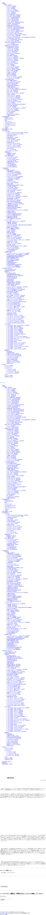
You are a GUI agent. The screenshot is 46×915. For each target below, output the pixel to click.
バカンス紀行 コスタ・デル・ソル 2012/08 (16, 348)
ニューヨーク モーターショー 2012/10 (15, 320)
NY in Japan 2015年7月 (12, 292)
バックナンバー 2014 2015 (13, 371)
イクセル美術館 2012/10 (12, 249)
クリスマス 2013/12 (11, 312)
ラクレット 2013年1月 (12, 71)
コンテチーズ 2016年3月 (12, 63)
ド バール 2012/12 (11, 149)
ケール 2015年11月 (11, 13)
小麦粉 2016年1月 (11, 86)
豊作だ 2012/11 (10, 363)
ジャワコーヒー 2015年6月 (13, 294)
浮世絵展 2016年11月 (12, 222)
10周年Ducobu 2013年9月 (12, 206)
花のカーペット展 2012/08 (12, 360)
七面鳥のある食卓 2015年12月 (14, 283)
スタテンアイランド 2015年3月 (14, 297)
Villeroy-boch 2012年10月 (12, 216)
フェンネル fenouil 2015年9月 (13, 15)
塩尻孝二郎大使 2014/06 (12, 161)
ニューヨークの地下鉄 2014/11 (14, 304)
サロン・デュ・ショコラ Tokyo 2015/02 (15, 299)
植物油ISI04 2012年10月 (12, 217)
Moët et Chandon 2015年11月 (13, 284)
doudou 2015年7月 (11, 231)
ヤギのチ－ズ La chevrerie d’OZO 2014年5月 (16, 104)
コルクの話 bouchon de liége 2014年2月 (15, 27)
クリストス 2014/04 (11, 158)
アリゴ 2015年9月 (11, 229)
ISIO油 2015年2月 (11, 94)
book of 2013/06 (10, 261)
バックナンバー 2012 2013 (13, 372)
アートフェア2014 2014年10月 (14, 238)
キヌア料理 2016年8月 (12, 55)
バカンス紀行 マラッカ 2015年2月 (15, 331)
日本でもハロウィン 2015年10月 (14, 287)
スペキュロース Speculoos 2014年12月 (15, 22)
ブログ (6, 374)
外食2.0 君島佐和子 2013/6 (12, 257)
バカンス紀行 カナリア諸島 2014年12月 (16, 333)
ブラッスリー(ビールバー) (10, 125)
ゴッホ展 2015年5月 (11, 233)
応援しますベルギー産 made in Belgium (13, 42)
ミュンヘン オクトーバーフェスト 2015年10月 (17, 286)
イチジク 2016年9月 (11, 6)
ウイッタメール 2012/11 (12, 150)
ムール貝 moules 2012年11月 (13, 38)
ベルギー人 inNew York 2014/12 (13, 302)
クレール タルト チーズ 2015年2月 (15, 92)
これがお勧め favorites (9, 79)
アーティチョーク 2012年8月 (13, 78)
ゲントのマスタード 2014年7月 (14, 101)
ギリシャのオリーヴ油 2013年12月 (14, 202)
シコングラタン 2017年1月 (13, 49)
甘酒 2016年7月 (10, 279)
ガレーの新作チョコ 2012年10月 (14, 218)
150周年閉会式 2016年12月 (13, 171)
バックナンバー (8, 367)
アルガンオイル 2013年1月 (13, 114)
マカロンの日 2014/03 (12, 240)
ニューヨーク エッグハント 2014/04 (15, 321)
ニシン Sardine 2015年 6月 (13, 18)
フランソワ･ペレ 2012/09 (12, 358)
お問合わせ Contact (9, 376)
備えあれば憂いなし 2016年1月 (13, 281)
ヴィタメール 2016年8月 (12, 175)
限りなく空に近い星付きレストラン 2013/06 (17, 245)
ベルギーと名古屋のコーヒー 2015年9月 (16, 289)
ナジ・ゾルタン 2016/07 (12, 156)
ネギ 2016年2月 (10, 64)
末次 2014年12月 (11, 191)
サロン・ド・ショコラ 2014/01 (14, 243)
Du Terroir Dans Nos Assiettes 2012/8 (14, 264)
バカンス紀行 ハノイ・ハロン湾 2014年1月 (17, 336)
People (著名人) (5, 130)
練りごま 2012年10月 (11, 74)
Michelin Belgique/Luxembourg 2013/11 (15, 256)
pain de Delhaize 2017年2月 (12, 83)
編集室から (7, 350)
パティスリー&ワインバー (10, 122)
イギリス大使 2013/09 (11, 164)
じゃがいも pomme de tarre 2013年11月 (15, 28)
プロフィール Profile (9, 365)
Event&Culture (5, 167)
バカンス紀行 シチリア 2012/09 (14, 347)
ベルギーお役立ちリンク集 (10, 269)
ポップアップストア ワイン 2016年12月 (16, 221)
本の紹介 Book (8, 251)
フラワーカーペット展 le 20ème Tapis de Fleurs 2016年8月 (19, 224)
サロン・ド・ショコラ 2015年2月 (14, 237)
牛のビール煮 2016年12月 (13, 50)
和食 (6, 120)
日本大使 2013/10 (10, 163)
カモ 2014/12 (10, 136)
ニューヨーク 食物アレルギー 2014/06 (16, 306)
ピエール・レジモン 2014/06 (13, 145)
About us (4, 364)
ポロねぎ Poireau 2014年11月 (13, 23)
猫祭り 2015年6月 (11, 232)
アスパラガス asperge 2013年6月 (14, 33)
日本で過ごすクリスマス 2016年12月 (15, 275)
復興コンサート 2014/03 (12, 242)
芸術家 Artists (7, 151)
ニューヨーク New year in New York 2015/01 (16, 301)
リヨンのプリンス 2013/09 (12, 356)
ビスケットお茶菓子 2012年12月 (14, 214)
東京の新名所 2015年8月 (12, 291)
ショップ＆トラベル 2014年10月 (14, 192)
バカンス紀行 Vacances (12, 341)
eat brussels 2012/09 (11, 250)
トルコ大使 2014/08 (11, 160)
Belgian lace (9, 351)
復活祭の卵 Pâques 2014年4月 (13, 25)
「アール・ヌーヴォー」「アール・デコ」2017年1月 (18, 253)
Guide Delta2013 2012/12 (12, 262)
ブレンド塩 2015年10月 (12, 90)
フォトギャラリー (8, 366)
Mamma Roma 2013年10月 (12, 204)
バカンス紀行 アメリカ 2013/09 (14, 340)
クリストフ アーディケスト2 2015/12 (15, 133)
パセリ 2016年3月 (11, 8)
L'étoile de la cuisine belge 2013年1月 (14, 213)
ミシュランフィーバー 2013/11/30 (14, 355)
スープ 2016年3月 (11, 61)
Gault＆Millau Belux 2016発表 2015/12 (15, 185)
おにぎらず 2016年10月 (12, 278)
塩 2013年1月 (10, 112)
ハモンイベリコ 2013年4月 (13, 110)
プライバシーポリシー (5, 911)
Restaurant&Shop (5, 116)
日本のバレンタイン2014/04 (13, 353)
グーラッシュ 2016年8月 (12, 56)
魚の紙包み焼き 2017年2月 (13, 47)
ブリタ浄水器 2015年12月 (13, 88)
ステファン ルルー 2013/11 (13, 143)
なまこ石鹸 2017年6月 (12, 80)
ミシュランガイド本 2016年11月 (14, 172)
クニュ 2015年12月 (11, 12)
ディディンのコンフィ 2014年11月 (15, 99)
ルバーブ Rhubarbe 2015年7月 (13, 17)
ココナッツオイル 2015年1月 (13, 95)
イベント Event (8, 219)
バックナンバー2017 (11, 369)
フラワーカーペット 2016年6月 (13, 177)
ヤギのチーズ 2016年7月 (12, 59)
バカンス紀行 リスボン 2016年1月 (15, 327)
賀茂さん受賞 (10, 183)
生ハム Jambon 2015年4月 (13, 68)
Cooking (4, 3)
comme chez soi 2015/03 (12, 134)
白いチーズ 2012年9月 (12, 75)
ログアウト (2, 914)
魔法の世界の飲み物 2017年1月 (13, 274)
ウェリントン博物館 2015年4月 (14, 234)
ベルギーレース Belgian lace (13, 265)
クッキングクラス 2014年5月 (13, 197)
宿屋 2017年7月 (11, 170)
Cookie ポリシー (13, 911)
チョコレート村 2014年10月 (13, 193)
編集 (6, 914)
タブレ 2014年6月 (11, 102)
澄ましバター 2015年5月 (12, 91)
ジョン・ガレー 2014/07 (12, 140)
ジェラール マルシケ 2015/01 (14, 146)
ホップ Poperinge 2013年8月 (13, 29)
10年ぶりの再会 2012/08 (12, 359)
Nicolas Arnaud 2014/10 (12, 137)
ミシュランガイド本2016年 (13, 182)
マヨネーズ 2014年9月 (12, 100)
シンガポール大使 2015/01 (13, 159)
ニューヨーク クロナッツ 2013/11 (15, 315)
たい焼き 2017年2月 (11, 273)
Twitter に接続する (4, 886)
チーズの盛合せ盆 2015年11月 (14, 14)
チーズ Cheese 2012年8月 (13, 40)
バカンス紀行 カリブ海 (12, 335)
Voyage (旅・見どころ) (7, 268)
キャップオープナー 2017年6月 (13, 81)
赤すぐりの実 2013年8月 (12, 70)
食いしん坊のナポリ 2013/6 (13, 259)
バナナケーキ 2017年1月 (12, 48)
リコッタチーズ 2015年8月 (13, 66)
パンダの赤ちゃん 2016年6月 (13, 178)
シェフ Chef (7, 131)
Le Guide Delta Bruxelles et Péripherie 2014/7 (16, 255)
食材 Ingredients (8, 4)
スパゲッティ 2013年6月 (12, 109)
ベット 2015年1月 (11, 43)
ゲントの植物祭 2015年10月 (13, 228)
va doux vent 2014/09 (11, 138)
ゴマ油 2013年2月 (11, 111)
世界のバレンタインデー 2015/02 (14, 300)
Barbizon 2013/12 (10, 142)
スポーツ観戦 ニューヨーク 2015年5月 (16, 295)
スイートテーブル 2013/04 (12, 247)
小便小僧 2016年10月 (12, 223)
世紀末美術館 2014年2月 (12, 198)
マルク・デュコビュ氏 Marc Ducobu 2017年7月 (17, 132)
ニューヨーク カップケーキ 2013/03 (15, 317)
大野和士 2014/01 (11, 154)
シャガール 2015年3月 (12, 188)
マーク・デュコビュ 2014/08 (13, 139)
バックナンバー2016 (11, 370)
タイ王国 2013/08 (11, 244)
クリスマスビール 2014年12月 (14, 96)
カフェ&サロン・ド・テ (10, 123)
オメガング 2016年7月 (12, 226)
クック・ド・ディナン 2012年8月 (14, 76)
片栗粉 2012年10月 (11, 115)
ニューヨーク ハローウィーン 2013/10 (16, 316)
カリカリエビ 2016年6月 (12, 60)
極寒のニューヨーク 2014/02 (13, 310)
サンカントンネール (11, 181)
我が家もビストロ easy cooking (11, 45)
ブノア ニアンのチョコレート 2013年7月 (16, 107)
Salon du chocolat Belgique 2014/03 (14, 354)
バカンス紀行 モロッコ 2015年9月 (15, 328)
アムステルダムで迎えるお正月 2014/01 (16, 322)
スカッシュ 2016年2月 (12, 9)
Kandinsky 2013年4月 (11, 212)
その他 (6, 127)
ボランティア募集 (8, 375)
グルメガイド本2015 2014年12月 (14, 190)
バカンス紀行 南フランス (13, 338)
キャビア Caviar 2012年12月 (13, 35)
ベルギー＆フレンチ (9, 118)
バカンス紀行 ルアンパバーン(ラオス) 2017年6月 (18, 325)
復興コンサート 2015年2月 (13, 235)
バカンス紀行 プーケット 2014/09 (15, 332)
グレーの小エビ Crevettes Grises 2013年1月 (16, 34)
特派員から (7, 271)
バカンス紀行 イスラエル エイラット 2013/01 (18, 346)
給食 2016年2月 (10, 280)
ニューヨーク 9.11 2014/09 (13, 305)
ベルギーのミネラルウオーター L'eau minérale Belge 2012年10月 (21, 37)
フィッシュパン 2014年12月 (13, 97)
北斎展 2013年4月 (11, 211)
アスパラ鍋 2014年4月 (12, 105)
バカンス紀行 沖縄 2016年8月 (14, 326)
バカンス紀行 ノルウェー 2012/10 (14, 345)
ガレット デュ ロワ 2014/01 (14, 311)
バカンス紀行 (8, 323)
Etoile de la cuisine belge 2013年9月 (14, 207)
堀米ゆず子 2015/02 (11, 153)
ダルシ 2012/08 (10, 148)
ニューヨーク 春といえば (13, 307)
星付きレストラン (8, 117)
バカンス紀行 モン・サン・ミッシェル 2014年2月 (18, 337)
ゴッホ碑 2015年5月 (11, 186)
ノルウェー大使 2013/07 (12, 166)
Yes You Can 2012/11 (11, 263)
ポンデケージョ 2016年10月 (13, 53)
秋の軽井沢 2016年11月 (12, 276)
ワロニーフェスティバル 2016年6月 (15, 176)
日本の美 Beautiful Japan (10, 270)
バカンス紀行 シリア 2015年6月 (14, 330)
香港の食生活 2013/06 (12, 314)
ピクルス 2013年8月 (11, 106)
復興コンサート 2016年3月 (12, 227)
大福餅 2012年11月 (11, 73)
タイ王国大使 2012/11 (11, 165)
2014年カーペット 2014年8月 (13, 195)
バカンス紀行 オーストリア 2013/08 (15, 343)
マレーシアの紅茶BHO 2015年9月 (14, 290)
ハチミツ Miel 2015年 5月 (13, 19)
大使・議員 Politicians (9, 155)
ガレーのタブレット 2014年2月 (14, 199)
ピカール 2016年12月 (12, 84)
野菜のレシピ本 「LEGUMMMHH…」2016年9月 (18, 254)
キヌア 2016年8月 (11, 7)
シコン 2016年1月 (11, 65)
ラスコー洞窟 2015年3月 (12, 187)
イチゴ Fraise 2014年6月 (12, 24)
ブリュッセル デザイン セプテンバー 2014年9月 (18, 239)
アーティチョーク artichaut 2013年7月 (15, 30)
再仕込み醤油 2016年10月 (13, 85)
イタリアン (7, 126)
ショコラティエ (8, 121)
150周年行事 (9, 180)
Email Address (3, 896)
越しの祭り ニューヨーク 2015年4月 (16, 296)
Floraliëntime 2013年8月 (12, 208)
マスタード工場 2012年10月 (13, 44)
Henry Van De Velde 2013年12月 (13, 201)
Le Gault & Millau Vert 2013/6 (13, 260)
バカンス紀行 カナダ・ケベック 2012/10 (16, 342)
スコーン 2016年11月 (12, 52)
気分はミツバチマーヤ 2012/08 (13, 361)
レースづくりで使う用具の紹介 (14, 266)
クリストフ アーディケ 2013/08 (14, 144)
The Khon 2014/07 (10, 352)
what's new (7, 169)
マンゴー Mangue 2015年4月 (13, 69)
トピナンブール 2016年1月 (13, 11)
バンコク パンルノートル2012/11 (14, 319)
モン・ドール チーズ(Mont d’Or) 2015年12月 (16, 89)
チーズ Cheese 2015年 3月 (13, 20)
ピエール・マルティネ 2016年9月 (14, 173)
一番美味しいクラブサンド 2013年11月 (15, 203)
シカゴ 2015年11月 (11, 285)
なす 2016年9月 (10, 54)
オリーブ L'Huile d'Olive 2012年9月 (14, 39)
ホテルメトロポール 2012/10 (13, 248)
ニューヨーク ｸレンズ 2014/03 (14, 309)
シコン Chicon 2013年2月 (13, 32)
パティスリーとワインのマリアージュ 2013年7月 (17, 209)
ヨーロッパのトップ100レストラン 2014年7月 (17, 196)
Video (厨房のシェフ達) (7, 128)
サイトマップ (20, 911)
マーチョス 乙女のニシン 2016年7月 (15, 58)
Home (3, 2)
